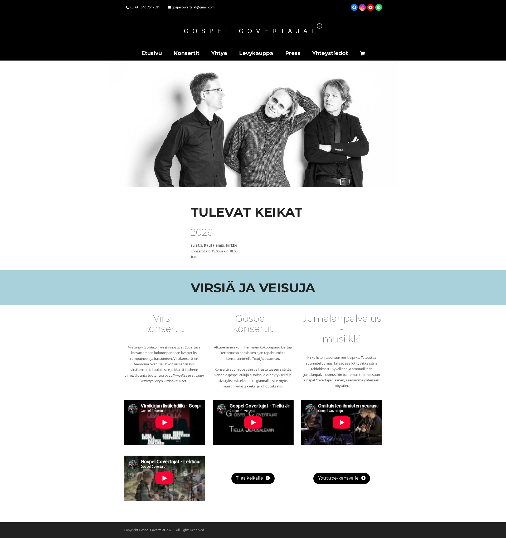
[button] (362, 53)
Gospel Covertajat (152, 530)
